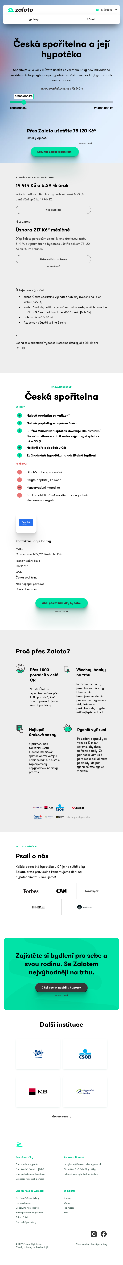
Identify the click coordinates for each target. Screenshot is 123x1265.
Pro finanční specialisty (27, 1198)
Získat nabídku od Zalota (53, 259)
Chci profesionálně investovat (30, 1174)
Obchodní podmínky (26, 1222)
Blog (66, 1212)
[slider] (23, 102)
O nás (67, 1203)
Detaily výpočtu (37, 138)
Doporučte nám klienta (27, 1207)
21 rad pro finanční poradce (29, 1212)
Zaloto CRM (22, 1217)
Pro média (69, 1207)
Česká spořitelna (26, 577)
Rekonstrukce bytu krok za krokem (81, 1174)
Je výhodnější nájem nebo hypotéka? (82, 1164)
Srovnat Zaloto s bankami (54, 152)
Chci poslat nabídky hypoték (61, 603)
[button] (33, 19)
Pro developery (23, 1203)
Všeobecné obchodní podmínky (91, 1244)
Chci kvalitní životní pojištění (30, 1169)
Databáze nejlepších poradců (30, 1178)
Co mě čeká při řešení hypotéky (80, 1169)
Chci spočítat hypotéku (27, 1164)
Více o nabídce (53, 209)
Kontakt (68, 1198)
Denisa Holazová (26, 589)
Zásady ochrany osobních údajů (32, 1247)
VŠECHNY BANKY (60, 1116)
